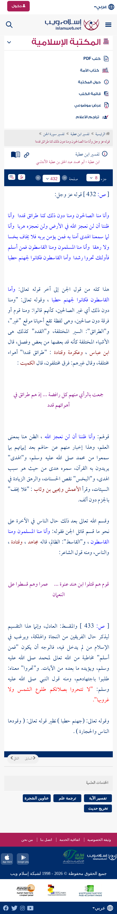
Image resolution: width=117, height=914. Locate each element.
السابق (29, 758)
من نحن (27, 840)
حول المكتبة (89, 82)
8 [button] (96, 177)
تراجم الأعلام (87, 117)
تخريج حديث (98, 808)
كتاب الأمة (89, 70)
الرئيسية (100, 134)
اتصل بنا (46, 840)
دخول (17, 6)
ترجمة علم (67, 798)
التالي (16, 758)
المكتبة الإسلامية (67, 42)
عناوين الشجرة (37, 798)
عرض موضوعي (87, 105)
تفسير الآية (98, 798)
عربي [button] (101, 6)
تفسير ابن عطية (79, 134)
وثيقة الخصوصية (99, 840)
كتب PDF (91, 59)
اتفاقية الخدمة (69, 840)
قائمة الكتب (90, 94)
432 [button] (54, 178)
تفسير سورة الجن (53, 134)
